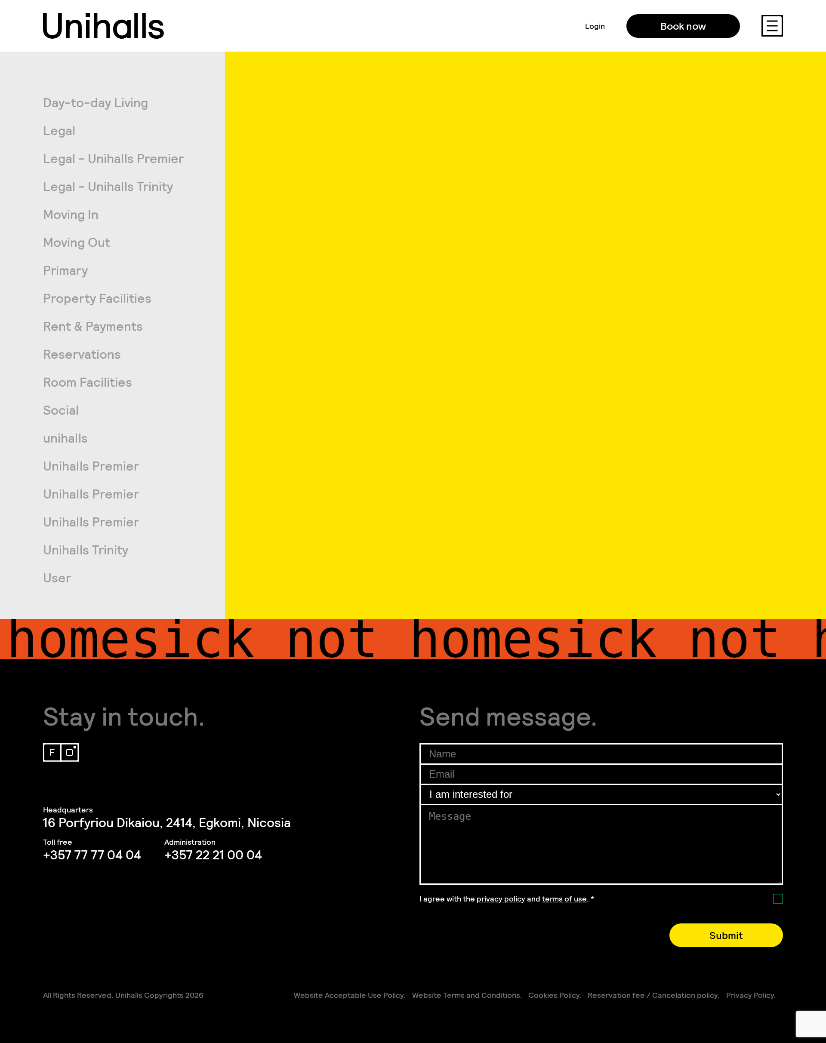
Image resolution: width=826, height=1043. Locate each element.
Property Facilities (97, 298)
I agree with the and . (506, 899)
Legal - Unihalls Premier (113, 159)
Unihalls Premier (91, 466)
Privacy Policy (750, 995)
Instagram (69, 752)
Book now (683, 26)
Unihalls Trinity (85, 550)
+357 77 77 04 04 (92, 855)
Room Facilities (87, 382)
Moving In (71, 214)
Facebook (52, 752)
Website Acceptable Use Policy (349, 995)
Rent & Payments (93, 326)
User (57, 578)
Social (61, 410)
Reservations (82, 354)
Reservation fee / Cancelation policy (653, 995)
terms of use (564, 899)
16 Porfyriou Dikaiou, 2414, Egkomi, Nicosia (167, 823)
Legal (59, 131)
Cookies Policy (553, 995)
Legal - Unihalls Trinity (108, 186)
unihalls (65, 438)
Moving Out (76, 242)
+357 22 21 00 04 (213, 855)
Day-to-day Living (95, 103)
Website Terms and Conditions (466, 995)
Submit (726, 935)
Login (595, 26)
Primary (65, 270)
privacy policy (501, 899)
